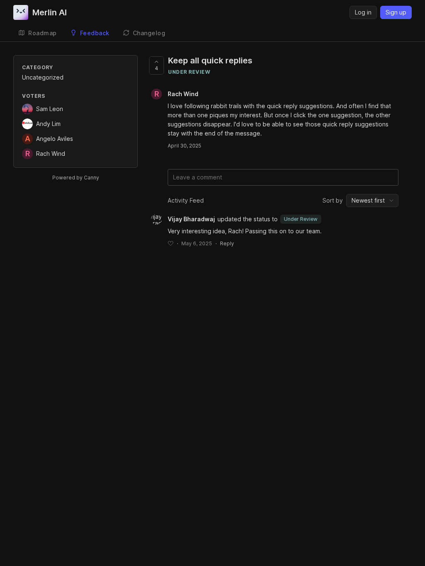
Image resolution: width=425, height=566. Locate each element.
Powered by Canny (75, 177)
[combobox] (372, 200)
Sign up (396, 12)
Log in (363, 12)
